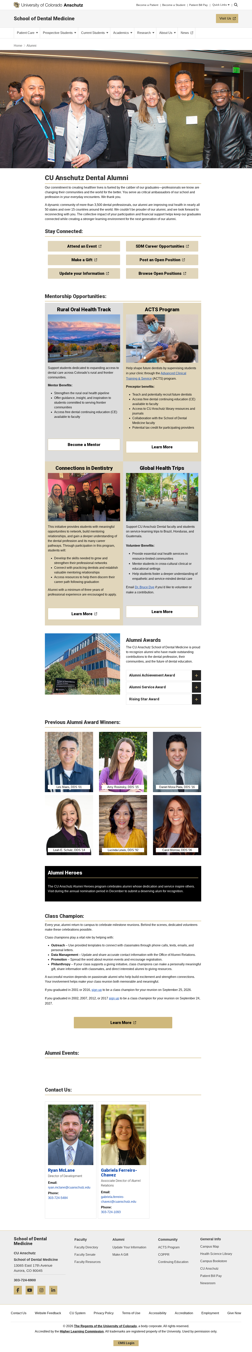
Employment (210, 1313)
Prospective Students (58, 32)
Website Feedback (48, 1313)
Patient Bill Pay (211, 1276)
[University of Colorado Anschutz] (48, 5)
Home (18, 45)
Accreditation (184, 1313)
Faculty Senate (84, 1254)
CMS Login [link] (126, 1343)
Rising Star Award (144, 699)
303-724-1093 (111, 1212)
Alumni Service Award (147, 687)
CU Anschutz (209, 1268)
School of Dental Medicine (44, 18)
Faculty (80, 1239)
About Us (166, 32)
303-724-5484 (58, 1198)
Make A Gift (120, 1254)
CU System (77, 1313)
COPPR (164, 1254)
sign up (97, 989)
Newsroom (207, 1283)
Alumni (118, 1239)
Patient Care (26, 32)
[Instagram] (42, 1296)
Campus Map (209, 1246)
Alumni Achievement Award (152, 675)
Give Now (234, 1313)
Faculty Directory (86, 1247)
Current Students (93, 32)
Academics (121, 32)
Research (144, 32)
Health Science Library (216, 1253)
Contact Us (18, 1313)
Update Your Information (129, 1247)
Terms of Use (131, 1313)
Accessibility (157, 1313)
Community (168, 1239)
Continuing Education (173, 1262)
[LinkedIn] (54, 1296)
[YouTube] (31, 1296)
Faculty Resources (87, 1262)
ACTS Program (169, 1247)
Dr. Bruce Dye (144, 587)
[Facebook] (19, 1296)
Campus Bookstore (213, 1261)
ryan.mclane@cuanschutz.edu (69, 1187)
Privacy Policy (104, 1313)
